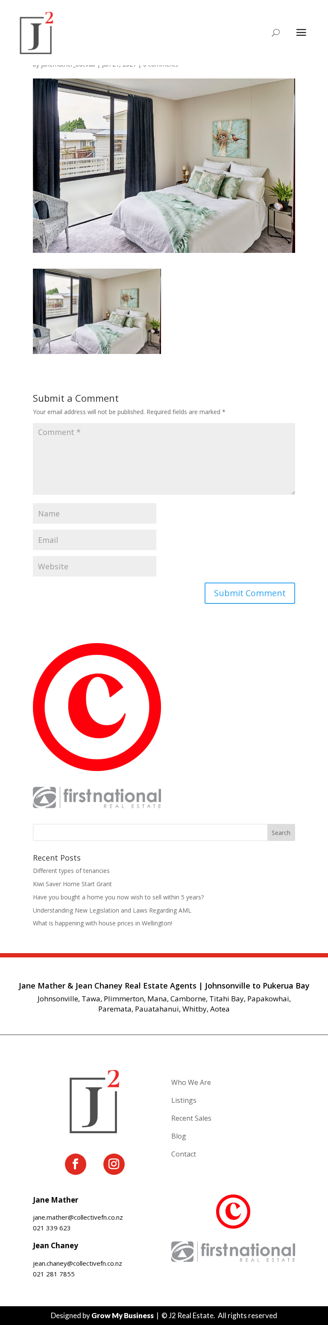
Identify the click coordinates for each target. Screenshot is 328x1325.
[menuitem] (233, 1084)
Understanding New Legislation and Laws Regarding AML (112, 910)
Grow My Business (122, 1315)
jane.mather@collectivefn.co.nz (78, 1217)
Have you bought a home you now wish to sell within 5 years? (118, 897)
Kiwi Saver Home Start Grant (72, 884)
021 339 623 (52, 1228)
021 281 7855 (54, 1274)
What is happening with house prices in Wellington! (102, 923)
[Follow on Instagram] (114, 1164)
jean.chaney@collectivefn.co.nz (77, 1263)
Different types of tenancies (71, 871)
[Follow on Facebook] (75, 1164)
